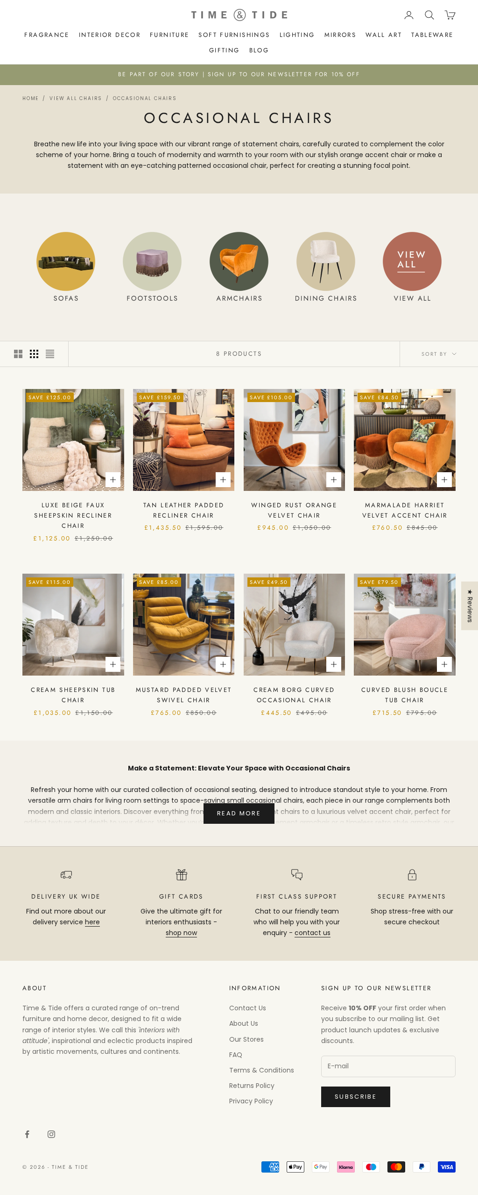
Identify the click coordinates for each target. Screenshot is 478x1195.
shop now (181, 932)
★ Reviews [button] (470, 606)
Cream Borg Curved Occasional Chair (294, 695)
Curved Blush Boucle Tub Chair (404, 695)
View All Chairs (75, 98)
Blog (259, 50)
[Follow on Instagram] (51, 1134)
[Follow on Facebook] (27, 1134)
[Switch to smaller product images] (34, 354)
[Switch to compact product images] (50, 354)
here (92, 922)
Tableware (432, 34)
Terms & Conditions (261, 1070)
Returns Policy (251, 1085)
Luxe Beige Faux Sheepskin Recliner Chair (73, 516)
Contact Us (247, 1008)
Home (30, 98)
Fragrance (46, 34)
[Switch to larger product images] (18, 354)
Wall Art (384, 34)
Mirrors (340, 34)
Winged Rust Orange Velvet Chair (294, 510)
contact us (312, 932)
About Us (243, 1023)
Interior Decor (110, 34)
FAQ (235, 1054)
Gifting (224, 50)
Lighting (297, 34)
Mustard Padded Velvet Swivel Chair (184, 695)
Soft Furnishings (234, 34)
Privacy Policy (251, 1101)
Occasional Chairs (145, 98)
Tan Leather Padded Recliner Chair (184, 510)
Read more (239, 813)
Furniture (169, 34)
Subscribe (356, 1096)
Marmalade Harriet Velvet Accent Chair (405, 510)
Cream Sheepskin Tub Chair (73, 695)
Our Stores (246, 1039)
